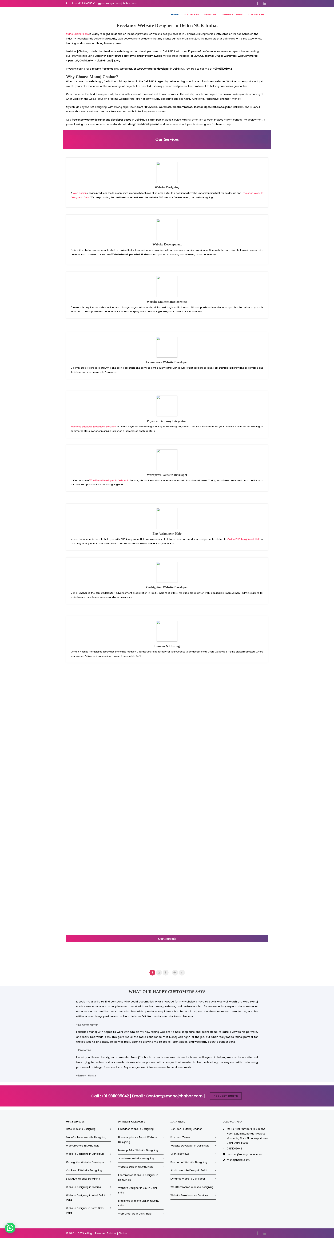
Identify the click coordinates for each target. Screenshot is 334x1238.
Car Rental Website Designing (84, 1170)
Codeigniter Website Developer (85, 1162)
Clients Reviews (179, 1154)
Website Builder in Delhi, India (135, 1166)
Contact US (256, 14)
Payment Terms (232, 14)
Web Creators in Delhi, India (82, 1145)
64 (175, 972)
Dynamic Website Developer (187, 1178)
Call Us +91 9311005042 (82, 3)
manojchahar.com (238, 1160)
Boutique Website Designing (83, 1178)
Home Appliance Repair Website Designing (137, 1140)
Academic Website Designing (136, 1158)
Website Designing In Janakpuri (85, 1154)
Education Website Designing (136, 1129)
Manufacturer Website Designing (86, 1137)
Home (175, 14)
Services (210, 14)
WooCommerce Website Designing (191, 1187)
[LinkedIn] (264, 3)
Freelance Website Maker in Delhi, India (138, 1203)
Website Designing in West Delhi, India (85, 1197)
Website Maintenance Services (189, 1195)
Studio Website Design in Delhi (188, 1170)
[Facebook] (257, 3)
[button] (10, 1228)
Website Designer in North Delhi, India (85, 1210)
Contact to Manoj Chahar (186, 1129)
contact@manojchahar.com (119, 3)
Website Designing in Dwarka (83, 1187)
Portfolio (191, 14)
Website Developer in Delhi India (189, 1145)
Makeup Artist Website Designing (138, 1150)
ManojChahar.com (77, 34)
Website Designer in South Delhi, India (137, 1190)
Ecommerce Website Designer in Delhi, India (138, 1177)
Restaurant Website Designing (188, 1162)
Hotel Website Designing (81, 1129)
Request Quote (226, 1095)
